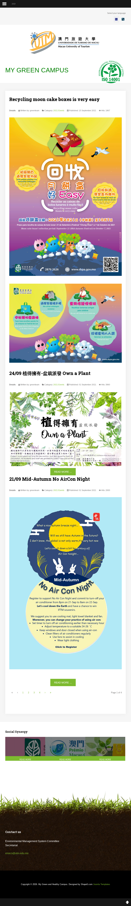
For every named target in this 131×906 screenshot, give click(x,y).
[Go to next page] (45, 692)
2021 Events (58, 110)
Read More (25, 759)
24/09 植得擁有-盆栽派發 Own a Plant (49, 373)
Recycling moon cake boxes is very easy (54, 99)
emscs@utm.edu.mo (16, 853)
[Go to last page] (50, 692)
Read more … (63, 471)
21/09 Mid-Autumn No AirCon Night (49, 479)
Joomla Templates (101, 884)
